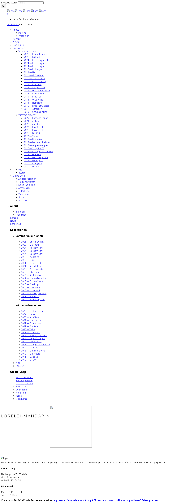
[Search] (3, 6)
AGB (94, 500)
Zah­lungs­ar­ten (150, 500)
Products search (9, 2)
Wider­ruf (136, 500)
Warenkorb (13, 24)
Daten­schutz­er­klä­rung (79, 500)
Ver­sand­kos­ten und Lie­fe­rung (114, 500)
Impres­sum (59, 500)
